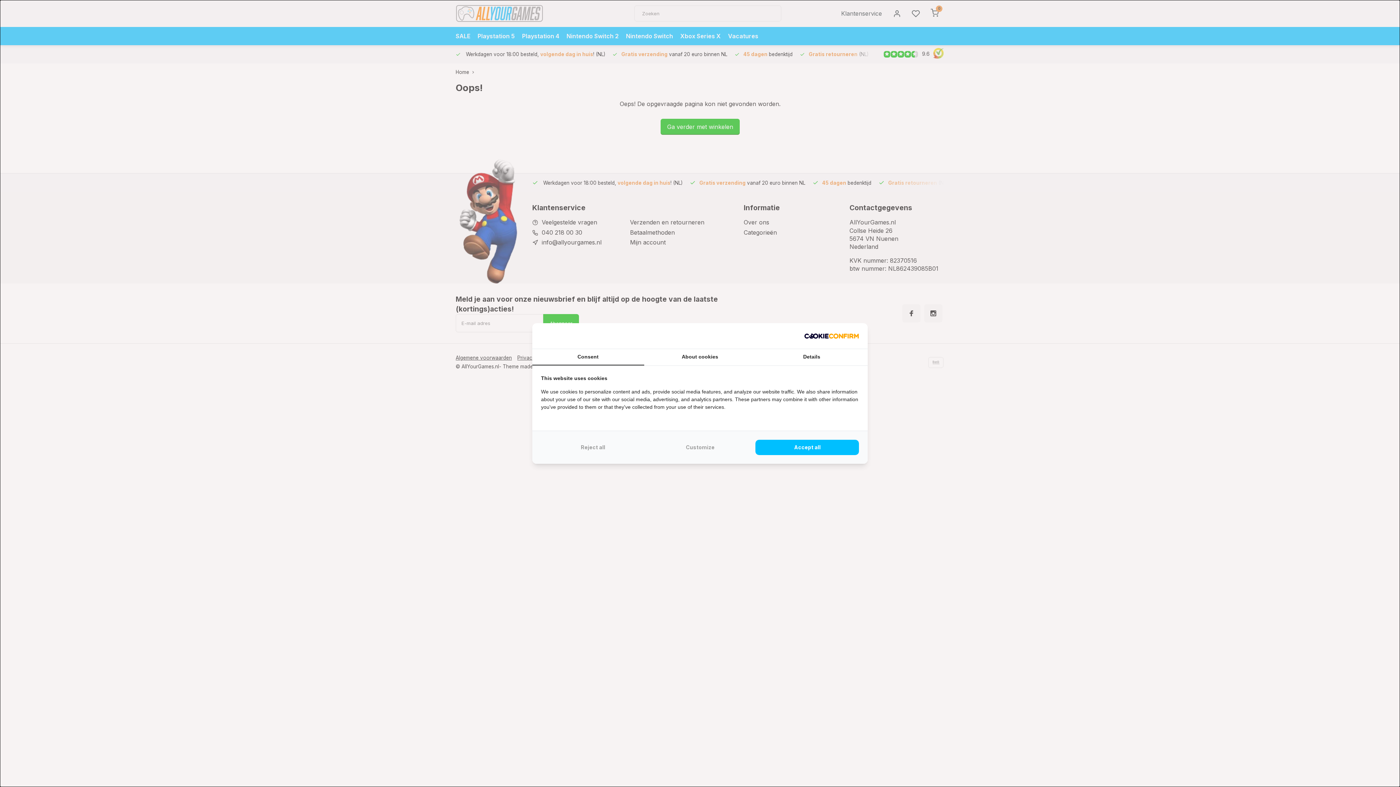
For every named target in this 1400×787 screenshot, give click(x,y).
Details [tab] (811, 357)
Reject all (593, 447)
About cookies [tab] (700, 357)
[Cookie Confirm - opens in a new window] (831, 336)
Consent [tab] (588, 357)
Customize (700, 447)
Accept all (807, 447)
